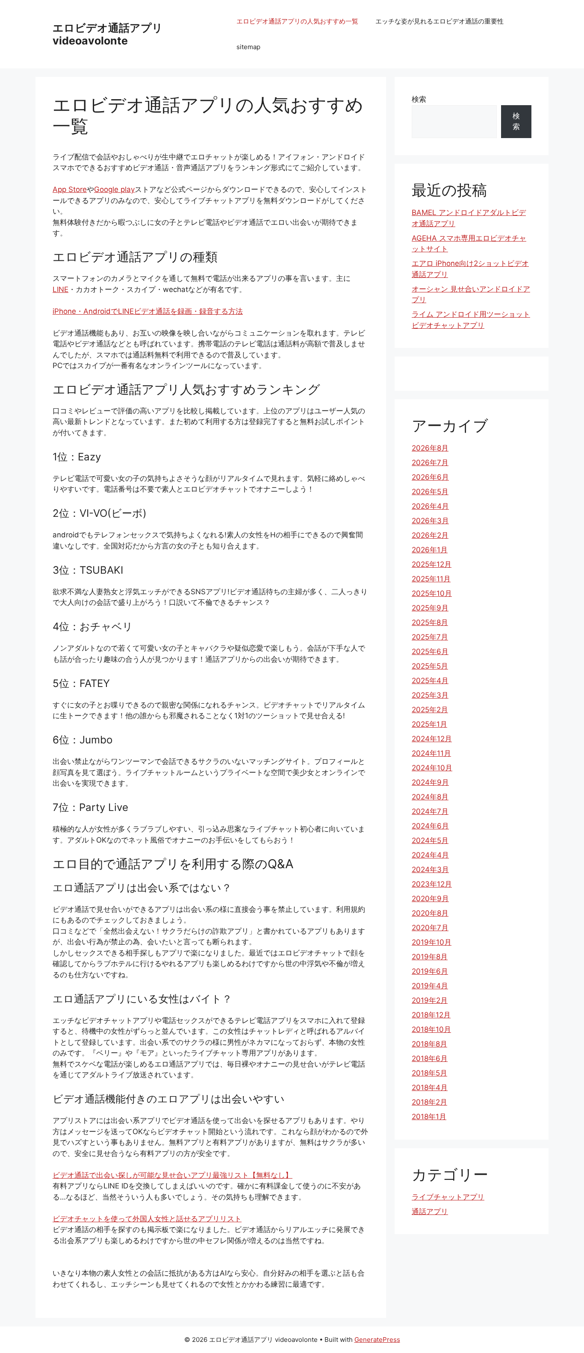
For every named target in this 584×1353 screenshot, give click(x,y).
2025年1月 (429, 724)
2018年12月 (431, 1015)
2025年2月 (430, 709)
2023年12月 (432, 884)
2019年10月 (431, 942)
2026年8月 (430, 448)
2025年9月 (430, 608)
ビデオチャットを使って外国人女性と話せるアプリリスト (147, 1218)
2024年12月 (432, 738)
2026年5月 (430, 491)
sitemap (248, 47)
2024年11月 (431, 753)
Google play (114, 189)
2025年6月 (430, 651)
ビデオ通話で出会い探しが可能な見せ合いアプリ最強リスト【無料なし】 (172, 1175)
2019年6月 (430, 971)
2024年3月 (430, 869)
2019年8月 (430, 956)
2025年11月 (431, 579)
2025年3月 (430, 695)
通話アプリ (430, 1211)
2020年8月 (430, 913)
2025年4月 (430, 680)
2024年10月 (432, 767)
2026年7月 (430, 462)
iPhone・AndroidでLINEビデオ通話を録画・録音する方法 (148, 311)
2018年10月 (431, 1029)
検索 (419, 99)
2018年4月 (430, 1087)
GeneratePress (377, 1339)
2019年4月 (430, 986)
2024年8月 (430, 797)
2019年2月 (430, 1000)
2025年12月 (431, 564)
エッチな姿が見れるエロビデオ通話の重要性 (439, 21)
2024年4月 (430, 855)
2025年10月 (432, 593)
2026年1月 (430, 549)
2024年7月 (430, 811)
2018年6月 (430, 1058)
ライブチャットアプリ (448, 1197)
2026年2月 (430, 535)
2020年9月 (430, 898)
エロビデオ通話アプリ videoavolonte (108, 34)
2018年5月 (429, 1073)
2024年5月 (430, 840)
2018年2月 (429, 1102)
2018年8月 (429, 1044)
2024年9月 (430, 782)
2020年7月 (430, 927)
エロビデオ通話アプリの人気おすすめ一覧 (297, 21)
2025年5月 (430, 666)
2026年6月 (430, 477)
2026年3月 (430, 520)
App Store (70, 189)
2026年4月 (430, 506)
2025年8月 (430, 622)
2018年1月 (429, 1116)
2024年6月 (430, 826)
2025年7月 (430, 637)
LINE (60, 289)
